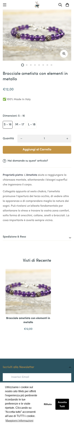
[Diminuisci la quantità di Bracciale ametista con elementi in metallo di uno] (21, 139)
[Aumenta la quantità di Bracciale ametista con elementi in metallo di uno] (67, 139)
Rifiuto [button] (48, 404)
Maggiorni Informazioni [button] (19, 420)
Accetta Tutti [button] (62, 404)
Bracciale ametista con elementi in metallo (28, 320)
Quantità (8, 138)
